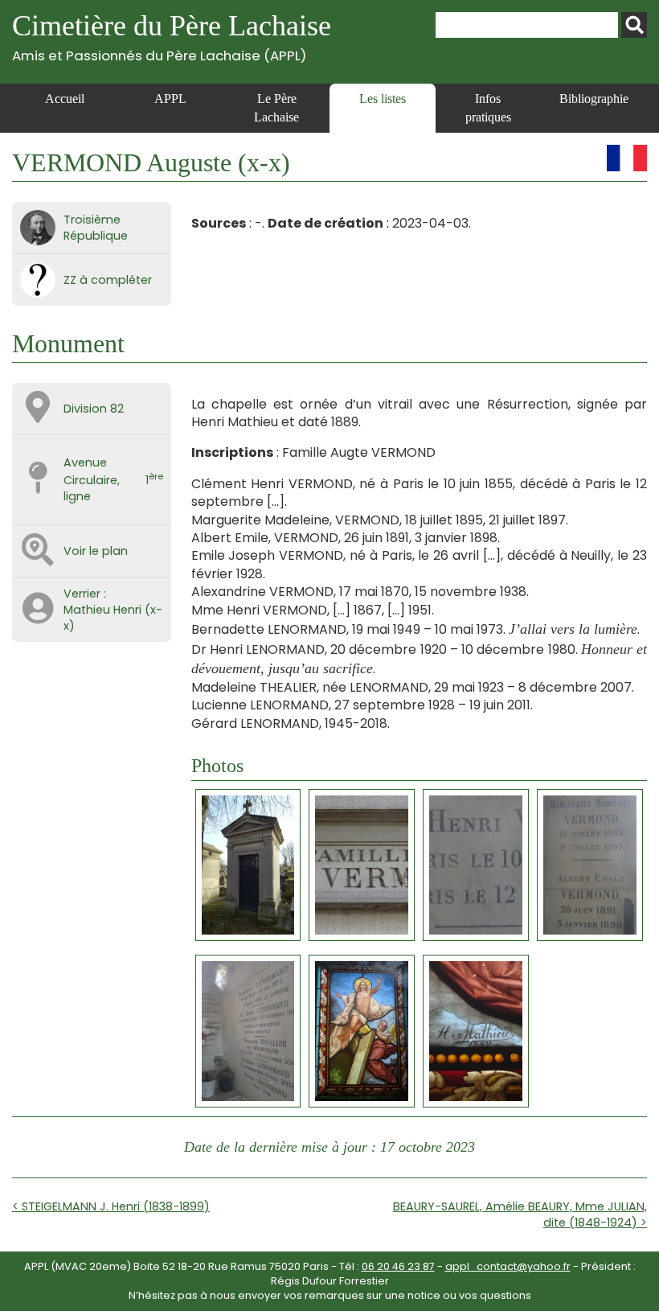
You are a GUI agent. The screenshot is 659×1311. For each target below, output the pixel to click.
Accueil (64, 98)
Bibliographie (593, 98)
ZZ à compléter (107, 280)
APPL (170, 98)
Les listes (382, 98)
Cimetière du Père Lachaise (171, 37)
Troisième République (95, 228)
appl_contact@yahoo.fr (508, 1266)
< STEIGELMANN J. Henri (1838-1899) (111, 1206)
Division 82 (93, 409)
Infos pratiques (488, 107)
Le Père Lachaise (276, 107)
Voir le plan (95, 551)
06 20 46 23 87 (398, 1266)
